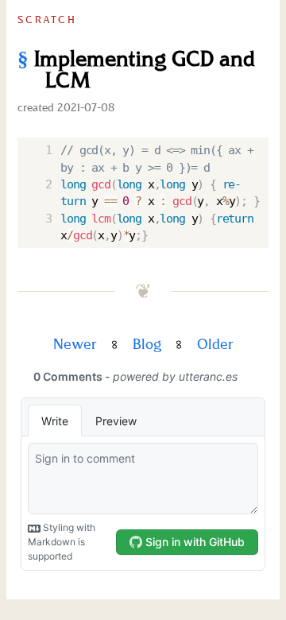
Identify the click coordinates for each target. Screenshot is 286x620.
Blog (147, 344)
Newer (75, 344)
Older (215, 344)
